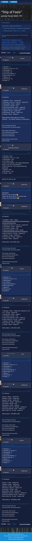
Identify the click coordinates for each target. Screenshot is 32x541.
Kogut (9, 439)
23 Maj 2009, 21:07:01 (6, 93)
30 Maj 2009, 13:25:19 (6, 189)
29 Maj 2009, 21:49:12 (6, 152)
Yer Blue (9, 183)
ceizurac (10, 88)
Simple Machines (20, 537)
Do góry (3, 524)
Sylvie (23, 31)
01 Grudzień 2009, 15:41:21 (7, 273)
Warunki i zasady (15, 534)
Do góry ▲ (22, 534)
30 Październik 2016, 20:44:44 (8, 475)
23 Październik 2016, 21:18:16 (8, 445)
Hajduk (9, 57)
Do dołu (3, 52)
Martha (9, 145)
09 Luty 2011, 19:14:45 (6, 359)
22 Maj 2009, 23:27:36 (6, 63)
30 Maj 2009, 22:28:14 (6, 211)
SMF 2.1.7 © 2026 (12, 537)
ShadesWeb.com (20, 539)
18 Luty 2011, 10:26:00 (6, 390)
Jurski (9, 268)
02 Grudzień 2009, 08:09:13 (7, 304)
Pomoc (9, 534)
